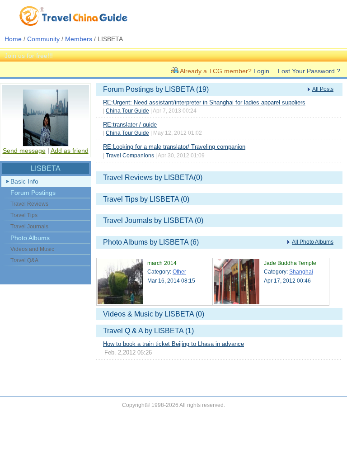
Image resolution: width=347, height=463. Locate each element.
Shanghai (301, 272)
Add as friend (70, 150)
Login (261, 71)
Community (43, 39)
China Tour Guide (127, 111)
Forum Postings (33, 192)
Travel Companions (130, 155)
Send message (24, 150)
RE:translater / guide (130, 124)
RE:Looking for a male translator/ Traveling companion (174, 146)
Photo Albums (30, 237)
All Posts (322, 89)
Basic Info (24, 181)
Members (78, 39)
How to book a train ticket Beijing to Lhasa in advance (173, 343)
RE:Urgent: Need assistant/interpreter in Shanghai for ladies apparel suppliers (204, 102)
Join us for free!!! (29, 55)
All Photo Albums (312, 242)
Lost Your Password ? (309, 71)
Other (179, 272)
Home (13, 39)
